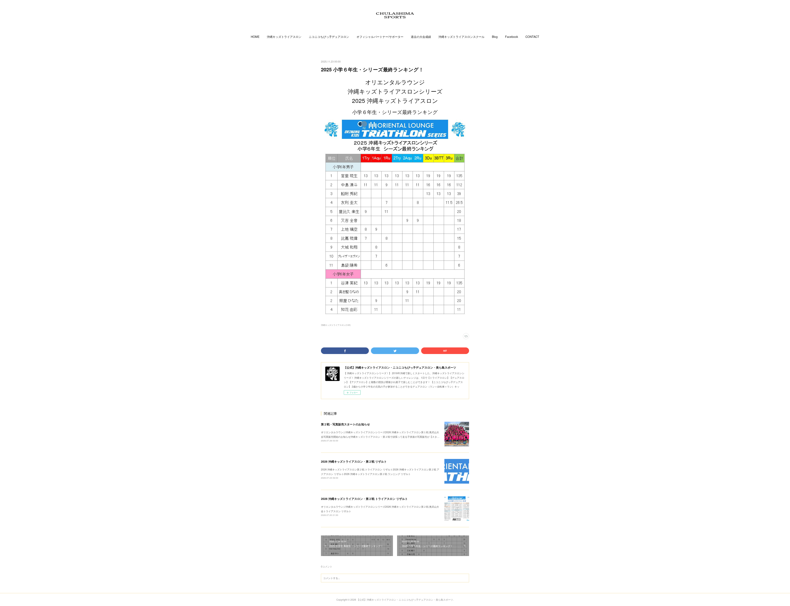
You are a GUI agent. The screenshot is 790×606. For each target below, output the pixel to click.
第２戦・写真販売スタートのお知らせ (345, 424)
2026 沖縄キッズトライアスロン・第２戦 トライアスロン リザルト (364, 499)
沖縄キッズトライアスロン (284, 37)
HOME (255, 37)
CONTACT (532, 37)
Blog (495, 37)
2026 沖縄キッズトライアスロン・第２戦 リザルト (354, 461)
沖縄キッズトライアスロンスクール (461, 37)
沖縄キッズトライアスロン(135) (336, 325)
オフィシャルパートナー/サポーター (380, 37)
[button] (255, 36)
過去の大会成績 (421, 37)
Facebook (511, 37)
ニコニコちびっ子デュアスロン (329, 37)
